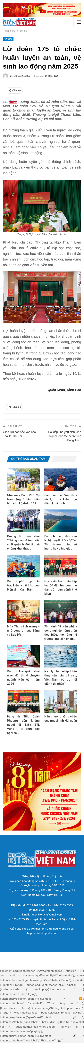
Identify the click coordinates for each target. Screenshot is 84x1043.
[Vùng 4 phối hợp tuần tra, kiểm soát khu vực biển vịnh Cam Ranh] (23, 566)
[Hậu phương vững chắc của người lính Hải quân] (60, 701)
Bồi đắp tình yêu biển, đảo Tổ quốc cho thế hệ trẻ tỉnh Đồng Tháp (64, 436)
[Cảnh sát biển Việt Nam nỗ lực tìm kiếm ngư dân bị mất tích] (60, 479)
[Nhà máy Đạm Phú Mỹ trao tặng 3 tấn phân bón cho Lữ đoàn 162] (23, 479)
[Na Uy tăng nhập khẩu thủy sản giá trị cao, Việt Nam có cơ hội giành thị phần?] (60, 656)
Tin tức (8, 39)
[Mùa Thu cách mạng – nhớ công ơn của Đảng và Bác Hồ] (23, 611)
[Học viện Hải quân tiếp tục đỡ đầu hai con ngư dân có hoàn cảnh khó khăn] (60, 566)
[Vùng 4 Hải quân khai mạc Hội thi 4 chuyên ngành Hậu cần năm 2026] (23, 656)
